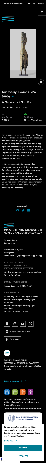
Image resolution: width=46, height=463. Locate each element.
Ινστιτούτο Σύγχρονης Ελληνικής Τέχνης (23, 255)
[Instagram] (16, 325)
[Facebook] (8, 325)
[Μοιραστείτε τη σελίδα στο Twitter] (23, 210)
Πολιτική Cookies (16, 436)
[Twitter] (31, 325)
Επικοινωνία (9, 243)
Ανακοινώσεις (10, 240)
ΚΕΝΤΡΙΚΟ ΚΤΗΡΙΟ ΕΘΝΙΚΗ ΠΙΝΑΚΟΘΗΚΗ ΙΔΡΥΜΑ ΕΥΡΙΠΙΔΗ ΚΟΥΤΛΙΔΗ (18, 265)
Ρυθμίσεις (8, 441)
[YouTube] (24, 325)
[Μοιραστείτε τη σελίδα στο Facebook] (18, 210)
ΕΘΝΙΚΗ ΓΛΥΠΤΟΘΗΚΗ (15, 282)
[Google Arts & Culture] (19, 332)
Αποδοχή (23, 447)
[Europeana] (13, 340)
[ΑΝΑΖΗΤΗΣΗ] (34, 4)
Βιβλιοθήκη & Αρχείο (13, 250)
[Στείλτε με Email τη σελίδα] (28, 210)
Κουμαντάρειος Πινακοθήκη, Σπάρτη (21, 297)
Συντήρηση (9, 253)
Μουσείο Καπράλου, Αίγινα (16, 311)
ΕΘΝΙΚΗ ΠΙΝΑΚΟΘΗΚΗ (13, 4)
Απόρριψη (23, 456)
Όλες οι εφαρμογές (13, 381)
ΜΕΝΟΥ (41, 4)
